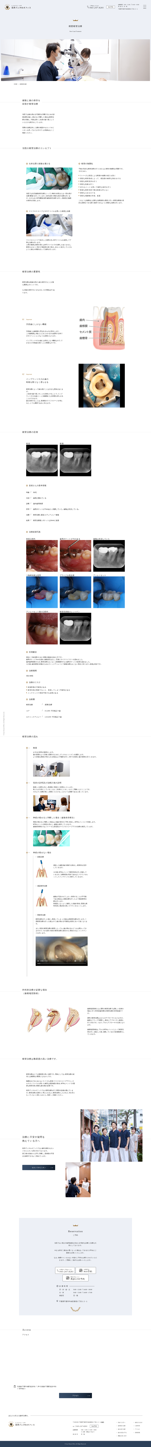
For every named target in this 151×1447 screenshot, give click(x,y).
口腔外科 (137, 1425)
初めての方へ (121, 1422)
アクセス (75, 1395)
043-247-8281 (81, 1426)
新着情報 (137, 1432)
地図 (102, 1422)
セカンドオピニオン (39, 1167)
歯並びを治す (138, 1422)
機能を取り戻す (122, 1435)
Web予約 (110, 7)
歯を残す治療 (121, 1429)
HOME (15, 84)
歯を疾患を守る (122, 1432)
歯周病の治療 (121, 1425)
